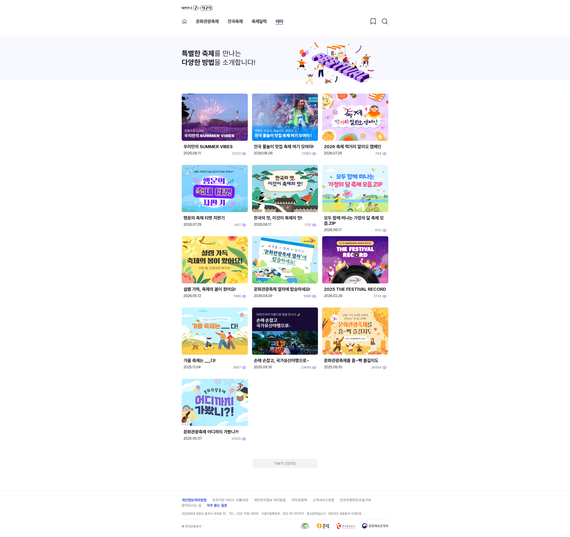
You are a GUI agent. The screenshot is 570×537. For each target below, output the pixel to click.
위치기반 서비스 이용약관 (230, 500)
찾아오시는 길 (191, 505)
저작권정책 (299, 500)
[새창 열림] (305, 528)
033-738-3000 (248, 513)
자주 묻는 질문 (217, 505)
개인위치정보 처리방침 (270, 500)
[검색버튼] (384, 21)
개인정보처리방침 (194, 500)
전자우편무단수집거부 (355, 500)
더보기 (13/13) (285, 463)
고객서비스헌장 (323, 500)
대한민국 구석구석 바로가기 (197, 8)
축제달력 (259, 21)
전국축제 (235, 21)
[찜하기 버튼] (373, 21)
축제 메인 (184, 21)
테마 (279, 21)
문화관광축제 (207, 21)
